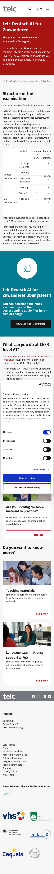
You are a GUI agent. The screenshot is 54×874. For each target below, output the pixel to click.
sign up (6, 793)
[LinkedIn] (44, 696)
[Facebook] (33, 696)
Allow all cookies (27, 478)
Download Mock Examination (30, 324)
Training (7, 768)
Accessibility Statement (15, 754)
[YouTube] (49, 696)
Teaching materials (12, 764)
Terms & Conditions (12, 751)
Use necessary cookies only (27, 487)
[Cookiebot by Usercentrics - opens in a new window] (39, 384)
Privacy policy (10, 771)
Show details (39, 469)
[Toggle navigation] (47, 8)
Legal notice (9, 744)
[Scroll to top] (48, 868)
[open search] (30, 9)
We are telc (8, 775)
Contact (7, 748)
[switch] (47, 441)
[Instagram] (38, 696)
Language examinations (15, 761)
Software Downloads (13, 758)
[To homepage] (9, 9)
